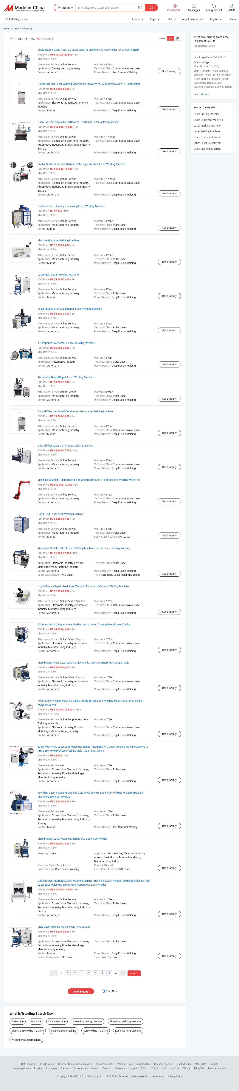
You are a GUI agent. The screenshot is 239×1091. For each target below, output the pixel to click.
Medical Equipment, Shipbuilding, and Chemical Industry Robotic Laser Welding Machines (89, 479)
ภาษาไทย (174, 1068)
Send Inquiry (169, 71)
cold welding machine (63, 1030)
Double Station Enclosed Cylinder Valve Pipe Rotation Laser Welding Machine (82, 164)
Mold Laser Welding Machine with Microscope (64, 926)
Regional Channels (163, 1063)
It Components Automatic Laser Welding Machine (66, 343)
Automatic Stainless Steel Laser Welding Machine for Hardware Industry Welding (84, 548)
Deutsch (107, 1068)
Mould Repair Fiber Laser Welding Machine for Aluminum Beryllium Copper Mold (83, 662)
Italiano (95, 1068)
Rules (233, 19)
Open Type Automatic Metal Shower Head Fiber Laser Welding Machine (78, 122)
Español (38, 1068)
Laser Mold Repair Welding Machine (58, 274)
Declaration (158, 1076)
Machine (36, 1021)
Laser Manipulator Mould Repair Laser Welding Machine (70, 308)
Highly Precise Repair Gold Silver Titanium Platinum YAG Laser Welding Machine (83, 586)
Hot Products (28, 1063)
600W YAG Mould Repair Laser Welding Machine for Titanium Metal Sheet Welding (84, 624)
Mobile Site (200, 1063)
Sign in (231, 10)
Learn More (201, 94)
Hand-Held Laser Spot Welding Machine (60, 514)
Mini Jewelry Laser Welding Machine (58, 240)
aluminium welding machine (28, 1030)
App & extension (191, 19)
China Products (46, 1063)
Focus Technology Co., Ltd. (95, 1076)
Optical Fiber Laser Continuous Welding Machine (65, 445)
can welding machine (95, 1030)
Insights (214, 1063)
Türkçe (186, 1068)
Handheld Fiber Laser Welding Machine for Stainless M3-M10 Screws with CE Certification (89, 84)
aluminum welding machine (125, 1021)
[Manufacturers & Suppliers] (24, 8)
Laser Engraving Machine (87, 1021)
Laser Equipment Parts (206, 137)
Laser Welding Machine (206, 131)
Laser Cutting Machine (128, 1030)
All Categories (17, 19)
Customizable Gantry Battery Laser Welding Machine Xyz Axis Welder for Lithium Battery (88, 49)
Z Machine (18, 1021)
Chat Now (111, 991)
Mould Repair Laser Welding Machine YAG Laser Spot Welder (72, 838)
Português (51, 1068)
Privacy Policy (175, 1076)
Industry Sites (143, 1063)
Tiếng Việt (199, 1068)
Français (65, 1068)
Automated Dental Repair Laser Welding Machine (66, 377)
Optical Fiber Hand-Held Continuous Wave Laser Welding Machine (75, 411)
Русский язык (80, 1068)
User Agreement (140, 1076)
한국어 (144, 1068)
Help (170, 19)
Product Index (184, 1063)
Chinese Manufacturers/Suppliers (75, 1063)
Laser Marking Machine (207, 125)
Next (134, 973)
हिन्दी (164, 1068)
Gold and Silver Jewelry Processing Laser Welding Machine (71, 206)
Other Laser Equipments (207, 143)
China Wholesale (104, 1063)
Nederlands (121, 1068)
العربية (134, 1068)
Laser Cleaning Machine (207, 148)
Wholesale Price (125, 1063)
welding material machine (26, 1039)
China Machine (57, 1021)
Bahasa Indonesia (217, 1068)
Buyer (153, 19)
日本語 (154, 1068)
